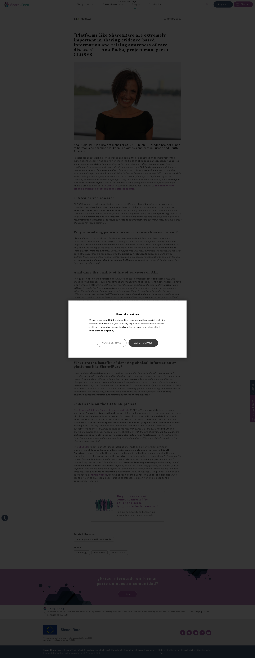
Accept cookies (143, 342)
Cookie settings (111, 342)
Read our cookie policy (101, 330)
